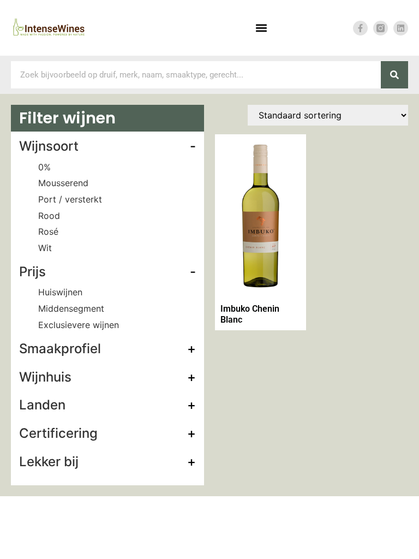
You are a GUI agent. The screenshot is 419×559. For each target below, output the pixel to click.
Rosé (48, 231)
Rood (49, 215)
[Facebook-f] (360, 28)
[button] (262, 28)
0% (44, 167)
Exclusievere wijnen (78, 324)
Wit (45, 247)
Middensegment (71, 308)
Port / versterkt (70, 199)
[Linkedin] (400, 28)
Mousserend (63, 182)
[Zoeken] (394, 74)
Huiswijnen (60, 292)
